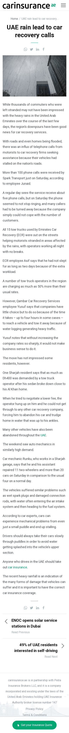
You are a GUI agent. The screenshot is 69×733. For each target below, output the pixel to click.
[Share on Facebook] (43, 49)
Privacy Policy (34, 709)
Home (14, 18)
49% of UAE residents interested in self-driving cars (36, 651)
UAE (43, 435)
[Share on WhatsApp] (25, 49)
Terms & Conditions (34, 715)
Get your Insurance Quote (36, 725)
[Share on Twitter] (31, 49)
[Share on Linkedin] (37, 49)
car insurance (17, 567)
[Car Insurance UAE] (29, 5)
